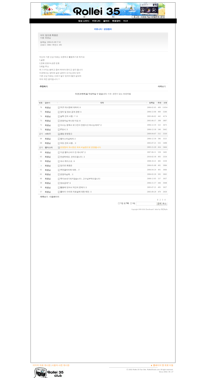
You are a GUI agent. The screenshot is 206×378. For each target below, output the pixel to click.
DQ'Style (164, 209)
